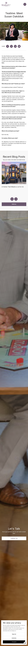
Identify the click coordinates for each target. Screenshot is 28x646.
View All (14, 204)
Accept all (14, 641)
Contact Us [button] (14, 538)
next (16, 199)
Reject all (14, 634)
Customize (14, 638)
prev (12, 199)
